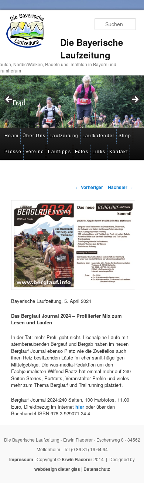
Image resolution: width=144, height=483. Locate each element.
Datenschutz (96, 469)
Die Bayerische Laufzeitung (91, 48)
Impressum (21, 459)
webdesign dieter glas (57, 469)
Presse (12, 151)
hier (79, 406)
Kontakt (118, 151)
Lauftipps (59, 151)
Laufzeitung (63, 135)
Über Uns (34, 135)
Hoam (11, 135)
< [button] (9, 99)
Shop (125, 135)
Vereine (34, 151)
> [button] (134, 99)
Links (99, 151)
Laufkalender (98, 135)
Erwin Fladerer (77, 459)
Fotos (82, 151)
